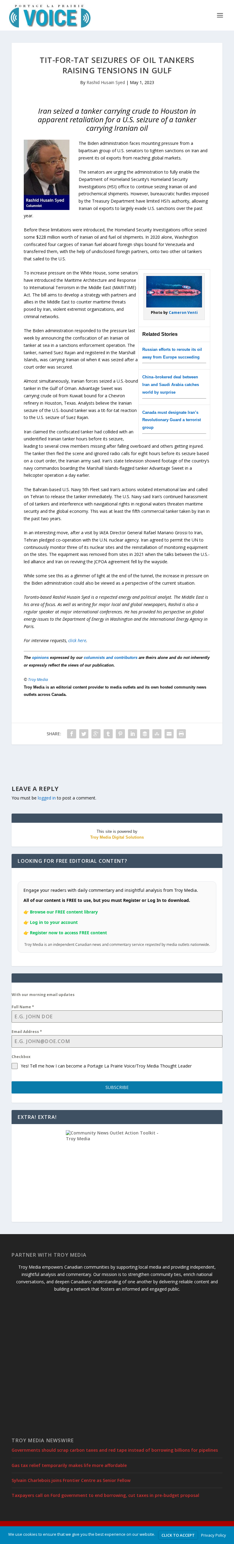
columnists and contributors (110, 657)
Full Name (23, 1006)
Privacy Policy (213, 1535)
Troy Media (38, 679)
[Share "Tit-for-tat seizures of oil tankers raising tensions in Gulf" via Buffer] (145, 734)
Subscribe (117, 1087)
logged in (47, 798)
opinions (40, 657)
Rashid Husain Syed (106, 82)
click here (77, 640)
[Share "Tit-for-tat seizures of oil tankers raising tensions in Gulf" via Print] (181, 734)
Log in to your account (54, 922)
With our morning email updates (43, 994)
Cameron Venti (183, 312)
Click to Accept (178, 1535)
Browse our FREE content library (64, 912)
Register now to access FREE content (68, 933)
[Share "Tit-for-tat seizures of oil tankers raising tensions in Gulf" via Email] (169, 734)
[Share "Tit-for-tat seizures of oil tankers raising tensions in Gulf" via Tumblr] (108, 734)
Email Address (27, 1031)
